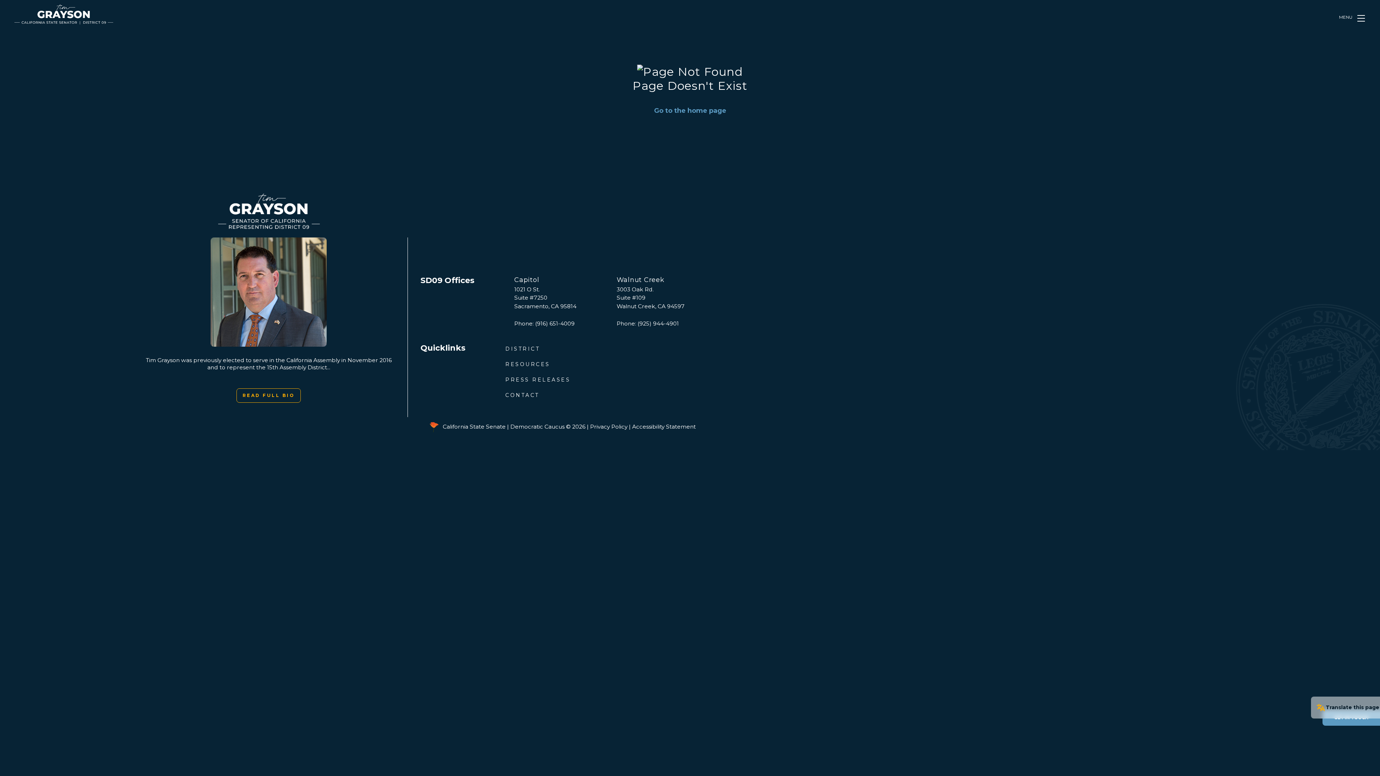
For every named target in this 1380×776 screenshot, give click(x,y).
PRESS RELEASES (537, 380)
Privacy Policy (608, 426)
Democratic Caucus (537, 426)
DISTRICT (522, 349)
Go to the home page (690, 111)
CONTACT (522, 395)
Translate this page (1352, 707)
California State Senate (474, 426)
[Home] (63, 14)
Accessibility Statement (664, 426)
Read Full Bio (269, 395)
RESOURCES (527, 364)
